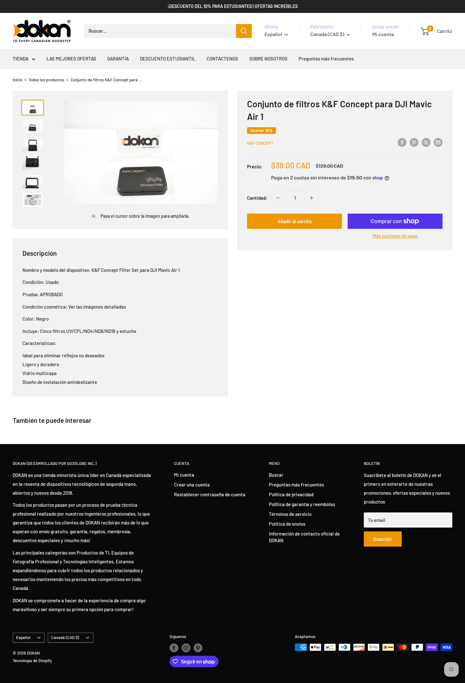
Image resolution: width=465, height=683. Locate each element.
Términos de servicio (290, 514)
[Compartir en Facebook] (402, 142)
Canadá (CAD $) (65, 637)
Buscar (276, 475)
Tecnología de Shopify (32, 660)
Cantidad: (257, 198)
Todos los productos (46, 79)
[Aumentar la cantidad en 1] (311, 197)
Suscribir (382, 539)
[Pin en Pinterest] (414, 142)
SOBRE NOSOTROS (268, 58)
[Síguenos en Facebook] (174, 647)
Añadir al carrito (294, 221)
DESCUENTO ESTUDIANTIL (167, 58)
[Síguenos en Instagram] (186, 647)
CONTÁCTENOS (222, 58)
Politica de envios (287, 524)
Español (23, 637)
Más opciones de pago (395, 236)
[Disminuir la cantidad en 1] (278, 197)
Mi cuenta (383, 34)
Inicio (17, 79)
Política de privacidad (291, 494)
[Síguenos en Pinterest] (198, 647)
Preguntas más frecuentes (326, 58)
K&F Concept (260, 143)
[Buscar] (244, 31)
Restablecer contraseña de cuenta (209, 494)
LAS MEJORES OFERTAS (71, 58)
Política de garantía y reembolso (302, 504)
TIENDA (20, 58)
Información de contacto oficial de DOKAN (304, 537)
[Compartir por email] (438, 142)
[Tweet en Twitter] (426, 142)
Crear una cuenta (192, 484)
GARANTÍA (118, 58)
